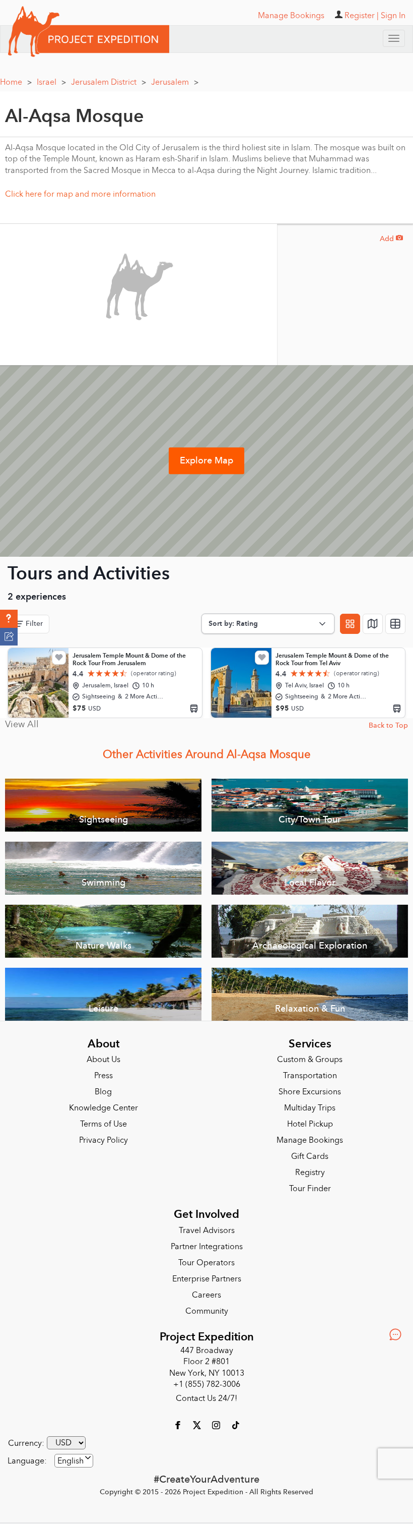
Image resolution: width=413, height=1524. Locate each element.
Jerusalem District (108, 82)
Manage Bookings (310, 1140)
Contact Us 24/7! (206, 1398)
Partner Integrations (207, 1246)
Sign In (393, 15)
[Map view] (373, 624)
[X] (197, 1424)
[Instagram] (217, 1424)
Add (391, 239)
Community (206, 1311)
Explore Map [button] (206, 460)
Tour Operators (206, 1262)
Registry (310, 1172)
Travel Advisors (207, 1230)
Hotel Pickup (310, 1124)
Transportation (310, 1075)
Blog (103, 1091)
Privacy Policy (103, 1140)
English (70, 1461)
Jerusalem (174, 82)
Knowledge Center (103, 1107)
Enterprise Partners (206, 1278)
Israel (51, 82)
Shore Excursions (310, 1091)
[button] (9, 619)
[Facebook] (178, 1424)
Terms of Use (103, 1124)
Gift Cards (309, 1156)
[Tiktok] (235, 1424)
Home (16, 82)
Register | (362, 15)
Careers (206, 1295)
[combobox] (73, 1461)
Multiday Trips (309, 1107)
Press (103, 1075)
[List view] (395, 624)
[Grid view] (350, 624)
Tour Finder (310, 1188)
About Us (103, 1059)
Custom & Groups (309, 1059)
